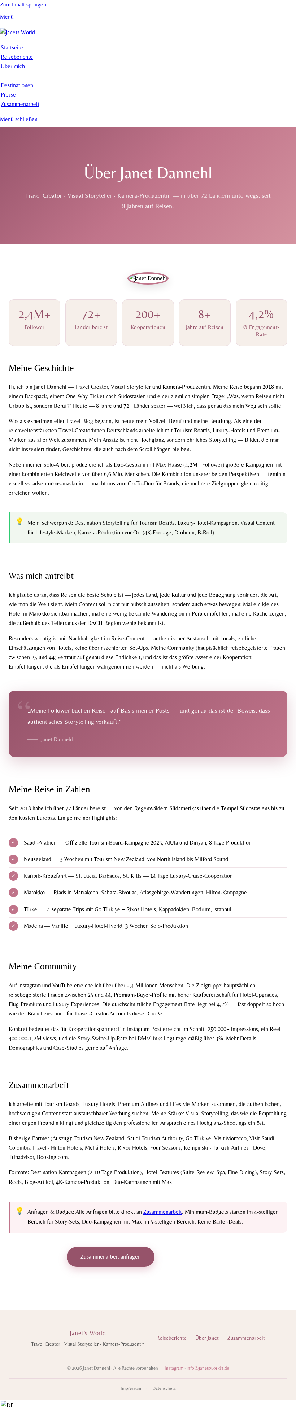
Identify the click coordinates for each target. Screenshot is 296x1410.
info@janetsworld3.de (208, 1368)
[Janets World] (17, 32)
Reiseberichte (17, 56)
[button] (148, 1405)
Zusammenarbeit (20, 104)
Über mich (13, 66)
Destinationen (17, 85)
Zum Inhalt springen (23, 4)
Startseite (12, 47)
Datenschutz (164, 1388)
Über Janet (207, 1338)
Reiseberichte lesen (193, 1265)
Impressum (131, 1388)
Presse (8, 94)
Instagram (174, 1368)
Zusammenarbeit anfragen (110, 1256)
